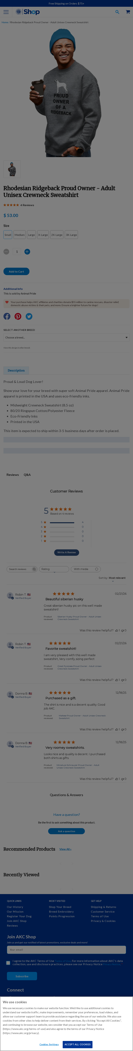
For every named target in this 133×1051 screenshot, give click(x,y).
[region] (66, 1023)
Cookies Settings (49, 1044)
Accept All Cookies (78, 1044)
